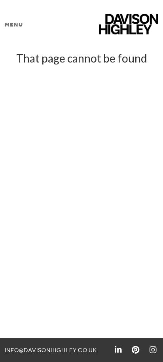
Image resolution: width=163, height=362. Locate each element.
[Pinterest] (136, 349)
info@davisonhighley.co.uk (51, 350)
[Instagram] (153, 349)
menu (14, 24)
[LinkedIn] (118, 349)
